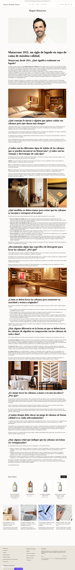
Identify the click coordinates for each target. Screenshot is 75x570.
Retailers (28, 551)
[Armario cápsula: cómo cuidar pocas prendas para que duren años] (64, 513)
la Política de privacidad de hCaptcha (61, 558)
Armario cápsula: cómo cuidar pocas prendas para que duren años (63, 524)
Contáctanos (28, 560)
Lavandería (5, 550)
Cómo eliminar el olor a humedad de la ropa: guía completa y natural (9, 524)
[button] (33, 4)
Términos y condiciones (30, 553)
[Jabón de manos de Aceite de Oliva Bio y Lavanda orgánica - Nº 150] (60, 486)
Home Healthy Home (58, 140)
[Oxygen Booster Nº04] (30, 486)
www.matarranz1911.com (13, 464)
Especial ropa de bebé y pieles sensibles (10, 559)
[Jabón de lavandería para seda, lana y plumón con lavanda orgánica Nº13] (14, 486)
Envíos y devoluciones (30, 555)
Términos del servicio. (45, 559)
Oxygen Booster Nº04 (47, 140)
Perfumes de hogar (6, 557)
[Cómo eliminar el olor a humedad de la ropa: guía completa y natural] (11, 513)
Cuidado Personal (6, 554)
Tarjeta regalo (5, 561)
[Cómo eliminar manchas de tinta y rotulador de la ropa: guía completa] (46, 513)
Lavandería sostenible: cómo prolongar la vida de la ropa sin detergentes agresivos (28, 524)
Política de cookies (29, 557)
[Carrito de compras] (71, 4)
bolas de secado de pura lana (16, 238)
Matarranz (16, 71)
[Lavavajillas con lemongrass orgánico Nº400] (45, 486)
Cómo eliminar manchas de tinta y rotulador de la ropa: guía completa (46, 524)
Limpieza (4, 552)
